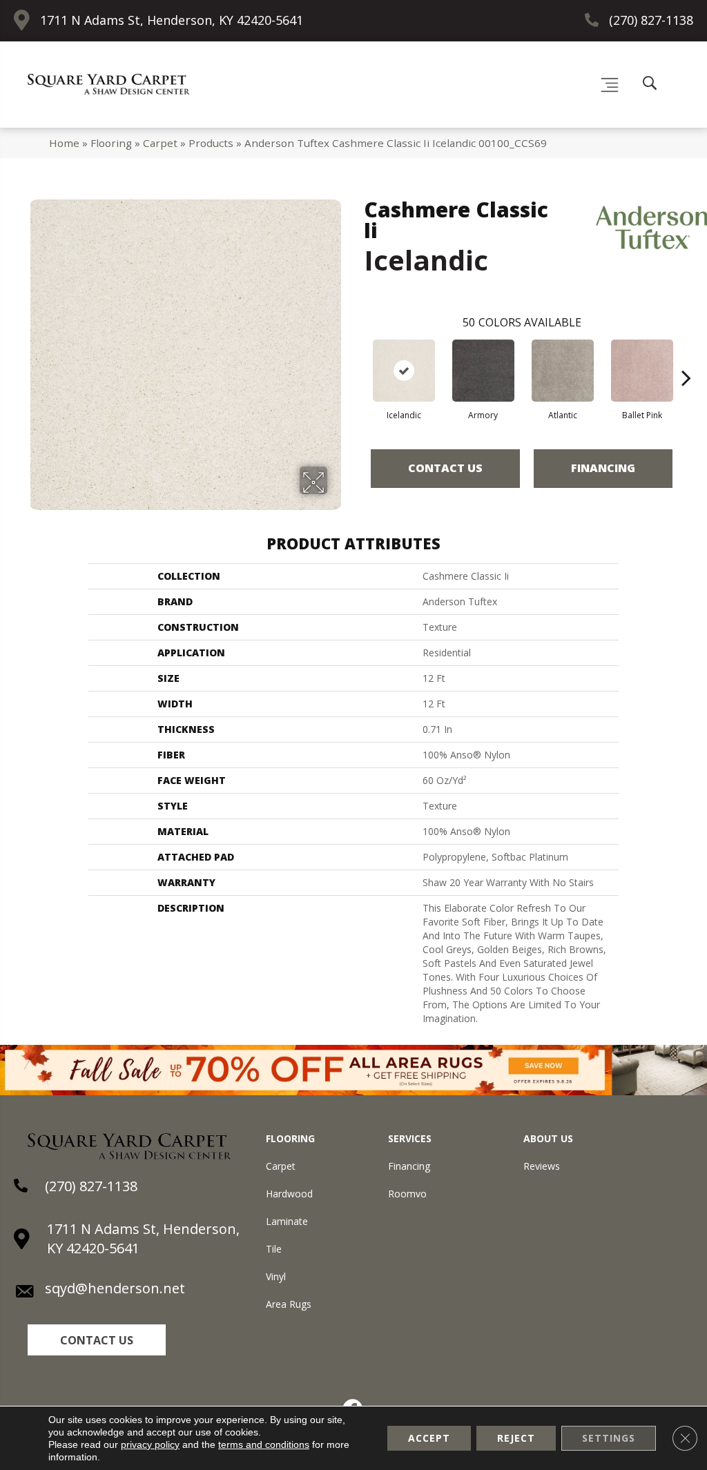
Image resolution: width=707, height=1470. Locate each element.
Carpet (160, 143)
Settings (608, 1437)
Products (210, 143)
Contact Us (445, 468)
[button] (97, 1339)
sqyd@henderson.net (115, 1288)
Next (686, 357)
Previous (357, 357)
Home (64, 143)
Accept (429, 1437)
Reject (516, 1437)
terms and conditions (263, 1444)
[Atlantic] (562, 370)
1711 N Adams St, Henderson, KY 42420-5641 (171, 20)
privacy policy (150, 1444)
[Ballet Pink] (642, 370)
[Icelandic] (403, 370)
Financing (603, 468)
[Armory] (483, 370)
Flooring (111, 143)
